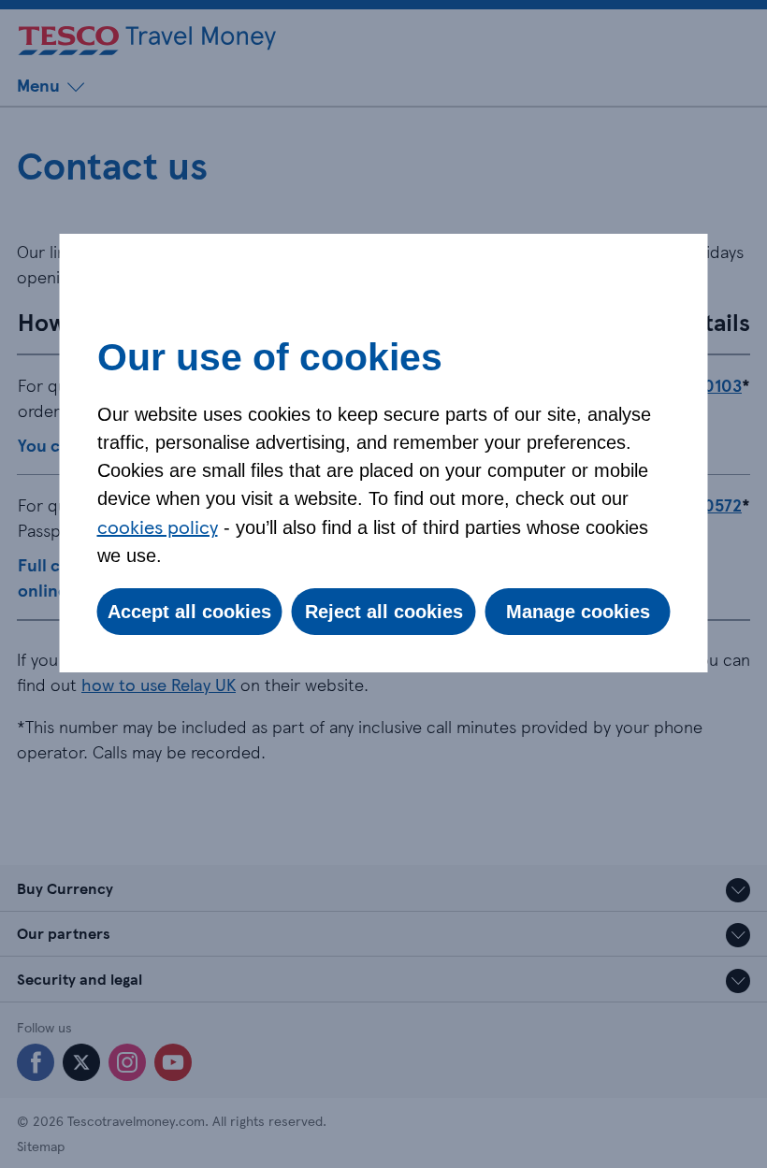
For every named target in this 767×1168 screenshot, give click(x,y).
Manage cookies (578, 611)
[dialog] (384, 453)
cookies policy (157, 526)
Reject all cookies (384, 611)
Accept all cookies (189, 611)
